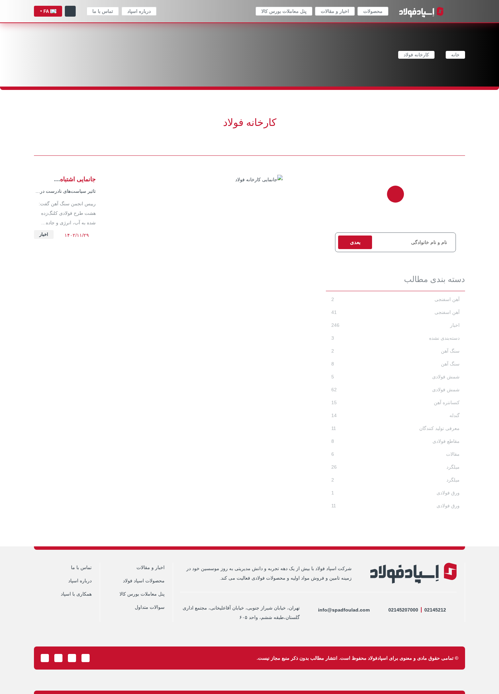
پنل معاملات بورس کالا (284, 11)
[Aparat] (45, 658)
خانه (455, 55)
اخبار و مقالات (335, 11)
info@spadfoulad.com (344, 610)
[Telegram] (85, 658)
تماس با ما (102, 11)
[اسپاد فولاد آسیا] (421, 11)
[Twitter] (72, 658)
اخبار (43, 234)
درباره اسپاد (139, 11)
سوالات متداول (150, 607)
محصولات (373, 11)
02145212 (435, 610)
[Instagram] (99, 658)
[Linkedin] (58, 658)
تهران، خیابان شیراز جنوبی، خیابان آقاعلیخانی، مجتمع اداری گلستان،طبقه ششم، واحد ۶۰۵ (241, 612)
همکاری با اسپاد (76, 594)
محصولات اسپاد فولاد (144, 580)
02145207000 (403, 610)
